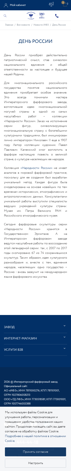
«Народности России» (36, 168)
